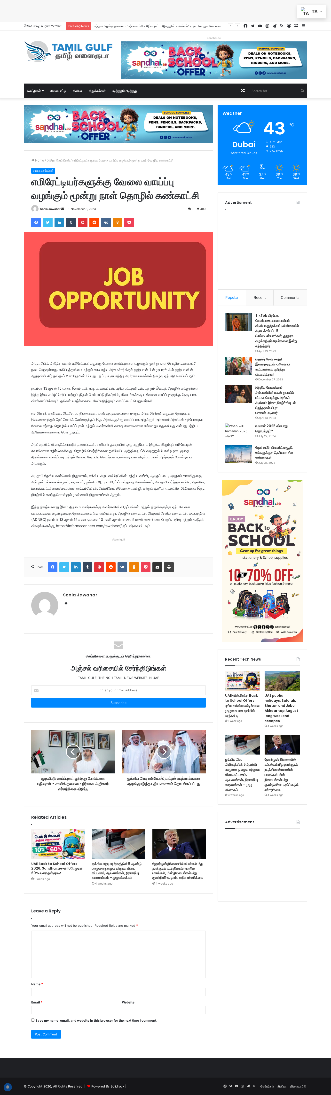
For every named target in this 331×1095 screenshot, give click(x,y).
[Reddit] (94, 222)
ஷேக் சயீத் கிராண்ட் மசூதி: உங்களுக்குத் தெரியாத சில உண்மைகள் (274, 452)
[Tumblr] (71, 222)
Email (36, 1002)
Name (37, 984)
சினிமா (77, 91)
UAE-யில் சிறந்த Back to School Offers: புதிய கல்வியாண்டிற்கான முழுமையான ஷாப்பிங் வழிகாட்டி (242, 705)
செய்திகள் (34, 91)
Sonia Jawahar (50, 209)
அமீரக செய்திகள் (58, 160)
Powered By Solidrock (107, 1086)
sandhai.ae (214, 38)
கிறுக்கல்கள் (97, 91)
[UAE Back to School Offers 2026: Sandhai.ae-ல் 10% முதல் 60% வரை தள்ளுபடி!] (58, 844)
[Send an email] (62, 209)
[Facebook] (36, 222)
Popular (232, 297)
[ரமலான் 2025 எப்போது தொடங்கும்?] (238, 433)
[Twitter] (48, 222)
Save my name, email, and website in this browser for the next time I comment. (96, 1020)
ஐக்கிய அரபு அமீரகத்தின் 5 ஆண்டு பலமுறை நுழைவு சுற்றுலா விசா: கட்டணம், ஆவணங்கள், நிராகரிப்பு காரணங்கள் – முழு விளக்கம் (117, 870)
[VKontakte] (106, 222)
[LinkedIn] (59, 222)
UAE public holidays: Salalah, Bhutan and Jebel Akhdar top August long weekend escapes (281, 708)
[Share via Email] (157, 567)
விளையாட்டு (58, 91)
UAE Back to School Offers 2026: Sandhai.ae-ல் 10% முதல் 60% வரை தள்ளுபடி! (56, 868)
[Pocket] (129, 222)
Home (39, 160)
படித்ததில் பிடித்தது (124, 91)
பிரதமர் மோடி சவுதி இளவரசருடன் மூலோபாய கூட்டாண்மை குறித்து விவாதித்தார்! (272, 367)
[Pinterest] (82, 222)
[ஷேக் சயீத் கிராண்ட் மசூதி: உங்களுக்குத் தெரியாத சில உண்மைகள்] (238, 454)
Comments (290, 297)
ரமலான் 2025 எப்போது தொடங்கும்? (271, 428)
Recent (260, 297)
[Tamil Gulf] (68, 51)
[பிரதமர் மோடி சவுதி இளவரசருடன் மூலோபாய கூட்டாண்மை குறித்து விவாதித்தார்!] (238, 366)
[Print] (169, 567)
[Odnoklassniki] (117, 222)
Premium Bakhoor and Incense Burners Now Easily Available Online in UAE (150, 26)
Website (128, 1002)
